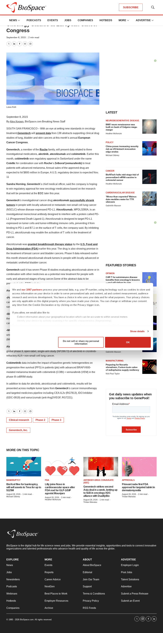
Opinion (110, 273)
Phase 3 (56, 420)
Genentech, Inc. (18, 430)
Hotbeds (105, 20)
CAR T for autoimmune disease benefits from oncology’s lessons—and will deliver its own (123, 280)
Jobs (67, 20)
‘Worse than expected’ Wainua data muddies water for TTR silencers (121, 199)
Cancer (110, 171)
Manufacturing (115, 361)
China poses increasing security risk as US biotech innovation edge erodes (122, 149)
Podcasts (34, 20)
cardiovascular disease (120, 192)
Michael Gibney (112, 155)
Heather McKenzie (114, 133)
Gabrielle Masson (113, 206)
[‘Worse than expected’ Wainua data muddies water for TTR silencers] (149, 198)
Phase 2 (40, 420)
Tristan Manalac (90, 502)
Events (52, 20)
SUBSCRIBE (130, 7)
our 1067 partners (32, 289)
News (13, 20)
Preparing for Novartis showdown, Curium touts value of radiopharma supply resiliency (122, 367)
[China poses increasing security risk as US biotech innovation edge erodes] (149, 148)
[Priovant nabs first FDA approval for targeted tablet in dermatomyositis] (139, 467)
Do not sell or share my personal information (81, 342)
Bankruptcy (13, 480)
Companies (85, 20)
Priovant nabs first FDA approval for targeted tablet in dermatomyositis (138, 487)
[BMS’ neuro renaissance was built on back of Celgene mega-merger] (149, 126)
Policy (109, 142)
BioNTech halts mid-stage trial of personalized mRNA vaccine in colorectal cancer (122, 177)
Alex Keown (17, 121)
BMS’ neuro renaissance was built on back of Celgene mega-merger (121, 127)
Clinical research (19, 420)
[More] (19, 20)
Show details (137, 331)
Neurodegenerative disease (122, 120)
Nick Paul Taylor (113, 374)
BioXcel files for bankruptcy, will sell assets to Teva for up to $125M (23, 487)
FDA (47, 480)
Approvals (128, 480)
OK (128, 342)
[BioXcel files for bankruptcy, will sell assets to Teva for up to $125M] (23, 467)
